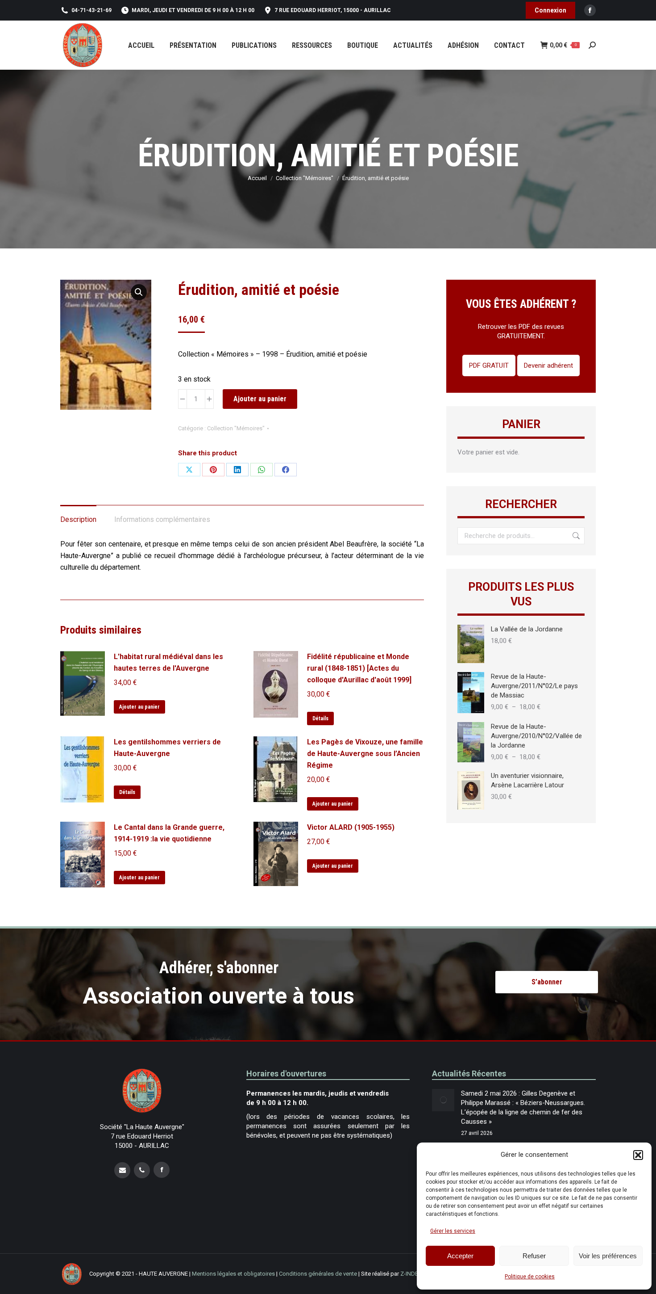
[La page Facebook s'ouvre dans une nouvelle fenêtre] (162, 1169)
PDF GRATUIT (489, 365)
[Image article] (443, 1100)
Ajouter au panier (259, 399)
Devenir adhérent (548, 365)
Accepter (460, 1256)
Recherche (575, 535)
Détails (320, 718)
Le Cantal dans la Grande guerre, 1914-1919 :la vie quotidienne (169, 833)
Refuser (534, 1256)
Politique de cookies (530, 1276)
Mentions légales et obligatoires (233, 1273)
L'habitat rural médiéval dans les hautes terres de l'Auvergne (168, 662)
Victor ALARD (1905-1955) (350, 827)
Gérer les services (452, 1231)
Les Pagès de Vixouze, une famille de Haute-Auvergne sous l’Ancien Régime (365, 753)
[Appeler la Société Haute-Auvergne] (142, 1170)
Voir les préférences (608, 1256)
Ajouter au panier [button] (139, 707)
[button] (638, 1155)
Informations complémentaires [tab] (162, 519)
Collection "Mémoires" (236, 428)
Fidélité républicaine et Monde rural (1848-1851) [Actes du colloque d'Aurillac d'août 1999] (359, 668)
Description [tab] (78, 519)
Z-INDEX (411, 1273)
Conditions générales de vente (318, 1273)
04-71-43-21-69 (91, 10)
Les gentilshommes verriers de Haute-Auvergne (167, 748)
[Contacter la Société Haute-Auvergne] (122, 1170)
